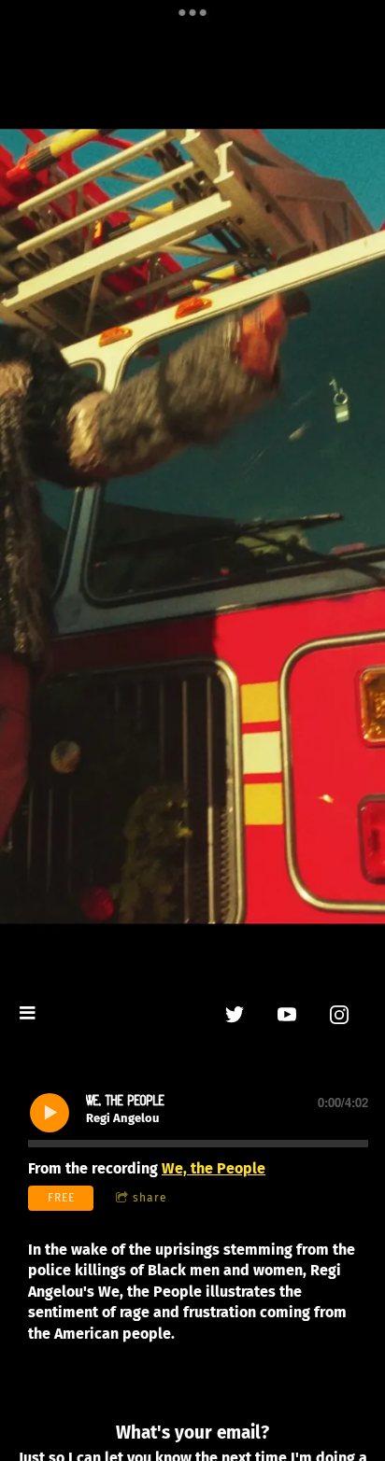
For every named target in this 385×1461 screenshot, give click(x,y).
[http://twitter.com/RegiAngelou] (234, 1014)
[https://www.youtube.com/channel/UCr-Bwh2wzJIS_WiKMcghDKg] (287, 1014)
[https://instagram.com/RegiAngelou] (339, 1014)
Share (150, 1197)
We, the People (213, 1168)
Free (61, 1197)
